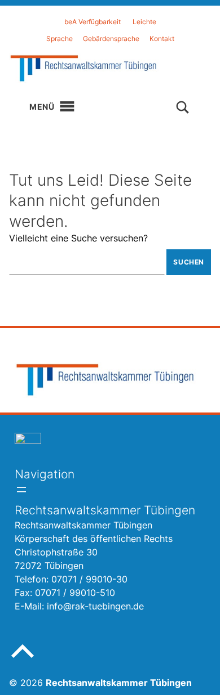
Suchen (188, 262)
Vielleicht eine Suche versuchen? (78, 238)
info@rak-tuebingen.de (95, 606)
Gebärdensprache (111, 38)
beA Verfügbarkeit (92, 21)
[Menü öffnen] (21, 489)
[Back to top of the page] (22, 660)
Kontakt (161, 38)
